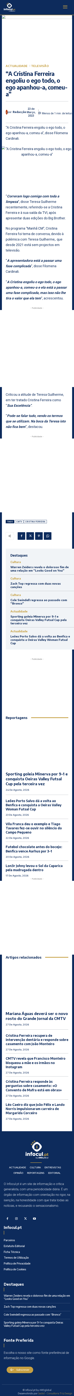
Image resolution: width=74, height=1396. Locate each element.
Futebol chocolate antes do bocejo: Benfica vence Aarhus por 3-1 (34, 849)
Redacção (19, 112)
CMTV (19, 522)
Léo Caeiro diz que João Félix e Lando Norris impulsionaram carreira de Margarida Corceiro (35, 1108)
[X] (30, 536)
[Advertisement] (37, 348)
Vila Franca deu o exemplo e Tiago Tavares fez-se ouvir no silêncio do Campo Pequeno (34, 828)
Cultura (15, 562)
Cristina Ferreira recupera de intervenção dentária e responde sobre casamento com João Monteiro (37, 1039)
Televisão (40, 66)
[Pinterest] (39, 536)
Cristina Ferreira (35, 522)
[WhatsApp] (47, 536)
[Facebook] (21, 536)
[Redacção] (7, 112)
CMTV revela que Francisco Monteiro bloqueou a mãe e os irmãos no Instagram (35, 1062)
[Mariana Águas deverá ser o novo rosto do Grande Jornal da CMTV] (37, 985)
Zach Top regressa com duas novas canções (30, 1306)
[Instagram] (16, 1218)
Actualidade (17, 66)
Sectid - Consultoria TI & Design (55, 1393)
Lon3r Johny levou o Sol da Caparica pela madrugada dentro (34, 868)
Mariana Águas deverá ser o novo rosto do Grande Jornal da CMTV (37, 1016)
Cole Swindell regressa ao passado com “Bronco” (32, 1314)
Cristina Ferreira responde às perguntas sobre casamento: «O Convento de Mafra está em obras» (34, 1085)
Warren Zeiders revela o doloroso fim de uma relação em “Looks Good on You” (39, 568)
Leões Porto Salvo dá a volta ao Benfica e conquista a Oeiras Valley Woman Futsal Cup (40, 640)
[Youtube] (34, 1218)
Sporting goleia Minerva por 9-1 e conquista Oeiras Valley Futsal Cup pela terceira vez (38, 620)
